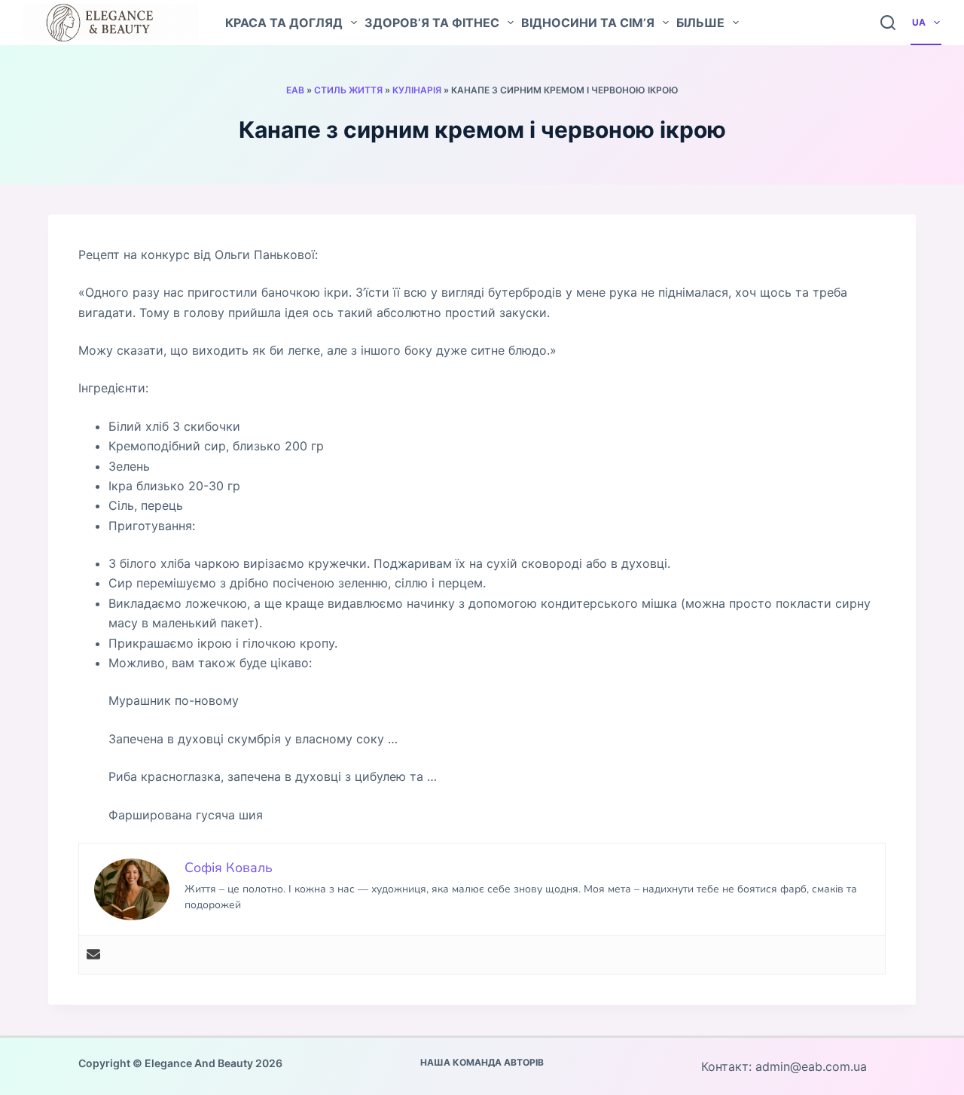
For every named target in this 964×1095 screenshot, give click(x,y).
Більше (700, 22)
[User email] (93, 954)
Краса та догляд (284, 22)
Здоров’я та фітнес (432, 22)
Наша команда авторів (482, 1062)
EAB (295, 90)
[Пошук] (887, 22)
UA (919, 22)
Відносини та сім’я (587, 22)
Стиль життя (348, 90)
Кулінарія (416, 90)
